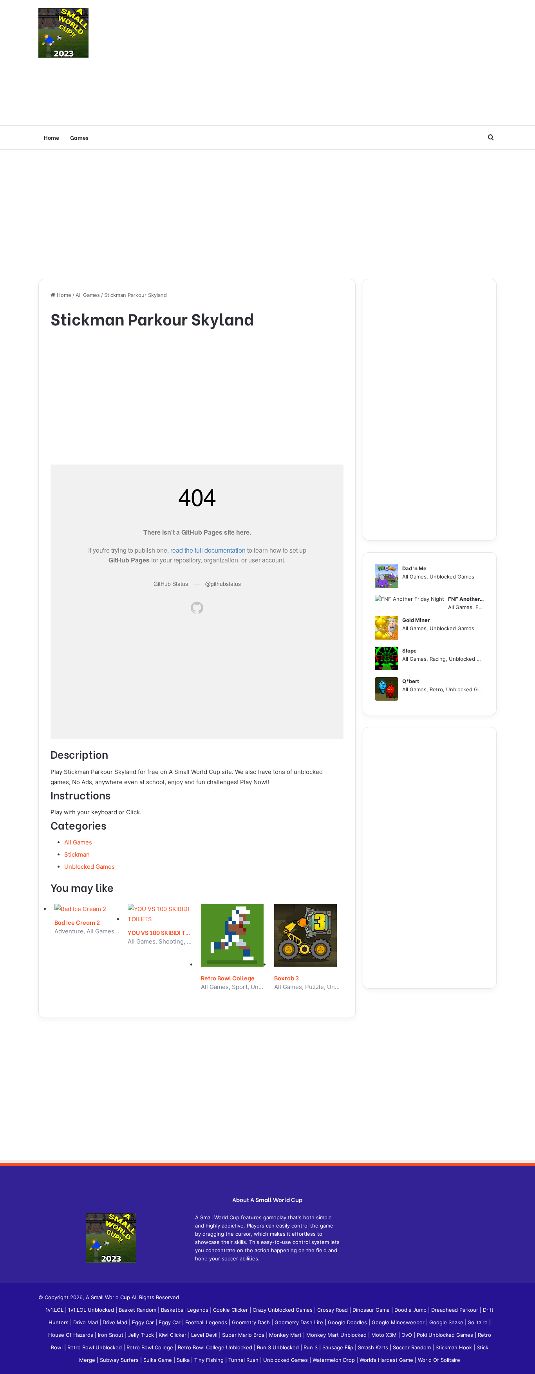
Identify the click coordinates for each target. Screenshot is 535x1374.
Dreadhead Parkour (455, 1310)
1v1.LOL (55, 1310)
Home (51, 137)
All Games (88, 295)
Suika (184, 1360)
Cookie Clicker (231, 1310)
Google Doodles (348, 1322)
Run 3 (311, 1347)
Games (79, 137)
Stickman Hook (455, 1347)
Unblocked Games (89, 866)
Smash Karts (374, 1347)
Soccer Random (412, 1347)
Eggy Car (143, 1322)
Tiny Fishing (209, 1360)
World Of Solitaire (439, 1360)
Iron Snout (111, 1335)
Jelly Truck (141, 1335)
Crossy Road (333, 1310)
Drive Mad (86, 1322)
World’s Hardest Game (387, 1360)
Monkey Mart (286, 1335)
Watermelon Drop (334, 1360)
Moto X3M (384, 1335)
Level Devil (205, 1335)
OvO (407, 1335)
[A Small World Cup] (63, 33)
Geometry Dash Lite (300, 1322)
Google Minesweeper (399, 1322)
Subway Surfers (120, 1360)
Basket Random (138, 1310)
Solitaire (478, 1322)
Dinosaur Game (371, 1310)
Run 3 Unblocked (278, 1347)
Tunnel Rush (244, 1360)
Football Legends (207, 1322)
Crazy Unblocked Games (283, 1310)
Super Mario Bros (244, 1335)
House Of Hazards (71, 1335)
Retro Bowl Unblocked (95, 1347)
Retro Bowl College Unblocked (216, 1347)
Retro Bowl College (151, 1347)
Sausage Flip (338, 1347)
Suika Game (158, 1360)
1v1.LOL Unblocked (92, 1310)
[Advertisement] (346, 63)
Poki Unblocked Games (446, 1335)
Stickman (77, 854)
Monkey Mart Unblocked (337, 1335)
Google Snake (447, 1322)
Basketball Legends (185, 1310)
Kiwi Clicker (173, 1335)
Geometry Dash (251, 1322)
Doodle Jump (411, 1310)
